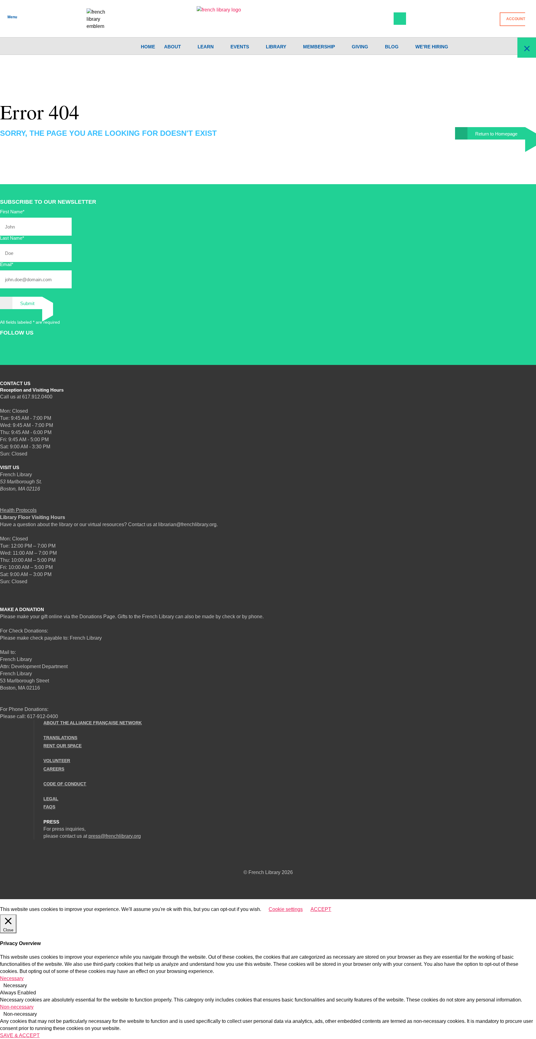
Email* (6, 264)
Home (148, 46)
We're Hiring (431, 46)
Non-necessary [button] (17, 1007)
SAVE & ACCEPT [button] (20, 1035)
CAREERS (53, 768)
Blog (392, 46)
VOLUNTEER (56, 760)
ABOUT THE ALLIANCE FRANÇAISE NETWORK (92, 722)
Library (276, 46)
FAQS (49, 806)
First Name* (12, 211)
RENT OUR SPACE (62, 745)
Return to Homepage (496, 133)
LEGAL (50, 798)
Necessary (15, 985)
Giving (360, 46)
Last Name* (12, 238)
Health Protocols (18, 510)
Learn (206, 46)
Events (239, 46)
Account (515, 19)
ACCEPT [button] (320, 909)
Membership (319, 46)
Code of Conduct (64, 783)
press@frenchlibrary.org (114, 836)
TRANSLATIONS (60, 737)
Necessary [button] (12, 978)
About (172, 46)
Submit (27, 303)
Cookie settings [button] (286, 909)
